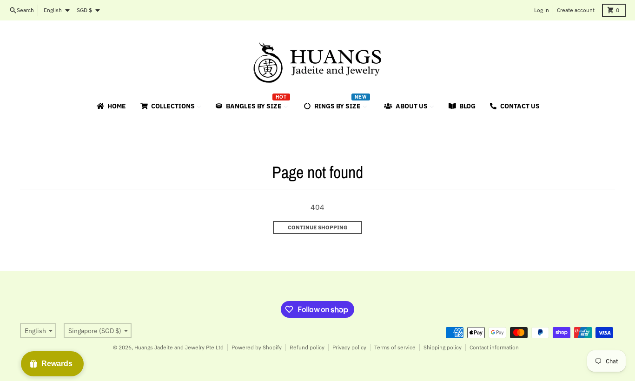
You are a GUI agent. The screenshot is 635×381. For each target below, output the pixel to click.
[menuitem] (110, 106)
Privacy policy (349, 347)
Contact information (494, 347)
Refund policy (307, 347)
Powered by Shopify (257, 347)
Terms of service (395, 347)
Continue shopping (318, 227)
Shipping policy (442, 347)
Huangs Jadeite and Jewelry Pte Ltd (179, 347)
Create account (576, 10)
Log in (541, 10)
